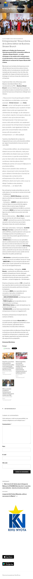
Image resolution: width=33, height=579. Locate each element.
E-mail (4, 454)
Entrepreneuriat (10, 408)
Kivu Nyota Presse (14, 9)
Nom (3, 446)
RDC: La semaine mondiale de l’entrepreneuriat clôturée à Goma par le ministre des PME (8, 392)
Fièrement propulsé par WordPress (11, 575)
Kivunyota (19, 38)
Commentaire (6, 424)
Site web (4, 463)
